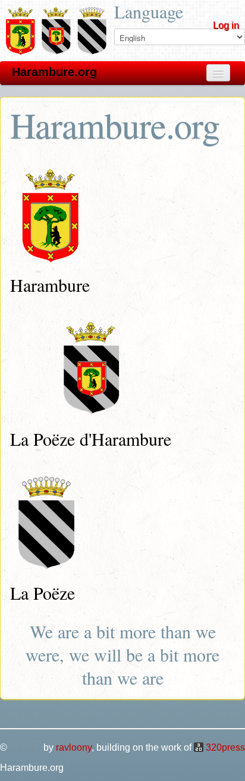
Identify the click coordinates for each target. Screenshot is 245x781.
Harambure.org (54, 71)
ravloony (74, 747)
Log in (226, 25)
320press (225, 747)
